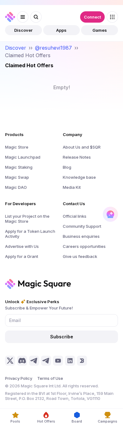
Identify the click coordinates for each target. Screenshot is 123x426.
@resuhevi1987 (53, 48)
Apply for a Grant (21, 256)
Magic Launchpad (22, 157)
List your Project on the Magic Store (27, 219)
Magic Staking (18, 167)
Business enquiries (81, 236)
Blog (67, 167)
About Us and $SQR (82, 147)
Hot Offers (46, 421)
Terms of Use (50, 378)
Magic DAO (16, 187)
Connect (92, 16)
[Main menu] (22, 17)
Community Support (82, 226)
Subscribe (61, 336)
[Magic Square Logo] (10, 17)
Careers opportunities (84, 246)
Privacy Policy (18, 378)
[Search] (36, 17)
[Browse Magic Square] (112, 17)
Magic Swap (17, 177)
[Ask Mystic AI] (110, 214)
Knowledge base (79, 177)
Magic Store (16, 147)
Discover (23, 30)
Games (99, 30)
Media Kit (72, 187)
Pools (15, 421)
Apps (61, 30)
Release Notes (77, 157)
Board (77, 421)
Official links (74, 216)
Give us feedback (80, 256)
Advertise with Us (22, 246)
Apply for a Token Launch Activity (30, 234)
